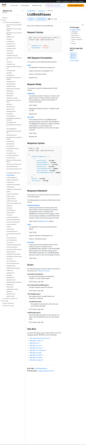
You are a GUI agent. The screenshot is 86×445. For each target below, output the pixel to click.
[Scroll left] (9, 5)
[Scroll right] (45, 5)
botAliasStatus (43, 164)
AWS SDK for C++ (35, 343)
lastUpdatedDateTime (45, 172)
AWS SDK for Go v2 (35, 345)
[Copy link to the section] (26, 32)
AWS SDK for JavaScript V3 (38, 350)
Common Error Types (43, 271)
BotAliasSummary (43, 221)
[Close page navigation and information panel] (83, 24)
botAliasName (42, 162)
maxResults (36, 45)
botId (29, 65)
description (41, 170)
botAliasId (41, 160)
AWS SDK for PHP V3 (36, 355)
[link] (50, 10)
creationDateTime (44, 168)
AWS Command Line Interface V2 (40, 338)
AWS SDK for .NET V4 (36, 340)
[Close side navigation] (23, 10)
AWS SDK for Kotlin (36, 353)
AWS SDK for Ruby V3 (36, 360)
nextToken (36, 47)
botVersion (41, 166)
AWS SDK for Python (36, 357)
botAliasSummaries (39, 156)
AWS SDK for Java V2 (36, 348)
